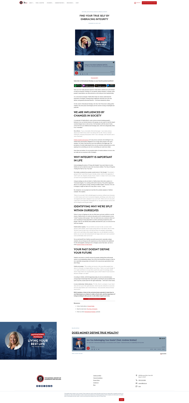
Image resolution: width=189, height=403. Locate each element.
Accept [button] (121, 399)
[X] (44, 386)
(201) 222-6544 (142, 380)
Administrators (59, 3)
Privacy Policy (96, 380)
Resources (70, 3)
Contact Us (96, 382)
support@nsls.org (142, 383)
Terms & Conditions (97, 378)
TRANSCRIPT (94, 78)
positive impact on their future (84, 244)
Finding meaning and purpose (81, 140)
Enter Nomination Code (149, 2)
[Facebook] (37, 386)
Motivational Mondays (90, 312)
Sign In (138, 2)
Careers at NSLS (97, 375)
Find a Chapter (40, 3)
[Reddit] (51, 386)
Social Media (91, 306)
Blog (94, 385)
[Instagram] (39, 386)
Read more (163, 353)
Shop (77, 3)
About (31, 3)
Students (49, 3)
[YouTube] (47, 386)
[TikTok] (49, 386)
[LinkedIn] (42, 386)
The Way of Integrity (92, 309)
